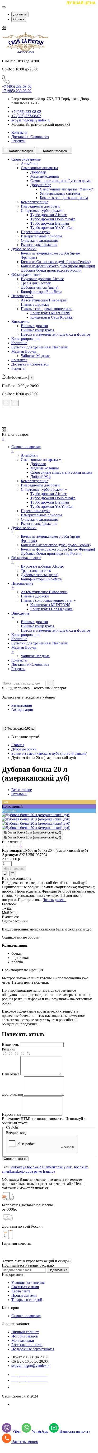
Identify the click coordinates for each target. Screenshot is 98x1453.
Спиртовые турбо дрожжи (42, 210)
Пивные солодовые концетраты (46, 309)
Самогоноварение (26, 1316)
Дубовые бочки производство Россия (51, 270)
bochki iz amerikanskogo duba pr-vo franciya (45, 1169)
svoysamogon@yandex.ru (31, 120)
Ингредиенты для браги (40, 206)
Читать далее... (54, 900)
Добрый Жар (40, 185)
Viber (17, 1431)
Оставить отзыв (15, 1159)
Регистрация (21, 705)
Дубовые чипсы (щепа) (39, 287)
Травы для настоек (36, 283)
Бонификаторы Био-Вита (41, 292)
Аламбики (29, 164)
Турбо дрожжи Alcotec (48, 215)
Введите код (16, 1133)
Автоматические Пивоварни (44, 300)
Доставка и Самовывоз (30, 137)
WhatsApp (40, 1431)
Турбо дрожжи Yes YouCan (52, 228)
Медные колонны (44, 176)
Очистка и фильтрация (39, 240)
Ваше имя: (10, 1044)
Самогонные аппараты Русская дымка (61, 181)
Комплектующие (34, 202)
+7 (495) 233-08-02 (17, 86)
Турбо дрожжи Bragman (49, 223)
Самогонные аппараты (39, 168)
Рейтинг (8, 1049)
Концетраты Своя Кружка (51, 317)
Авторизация (22, 710)
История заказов (24, 1336)
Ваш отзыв (10, 1074)
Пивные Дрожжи (35, 304)
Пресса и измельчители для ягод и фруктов (56, 334)
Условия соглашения (28, 1283)
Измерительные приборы (41, 236)
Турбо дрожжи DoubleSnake (52, 219)
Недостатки (11, 1114)
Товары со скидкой (26, 1300)
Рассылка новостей (26, 1345)
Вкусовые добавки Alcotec (42, 279)
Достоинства (12, 1094)
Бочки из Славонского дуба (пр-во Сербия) (56, 262)
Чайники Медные (35, 356)
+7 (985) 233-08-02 (17, 91)
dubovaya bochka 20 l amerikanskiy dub (41, 1167)
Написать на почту (75, 1431)
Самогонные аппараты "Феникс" (67, 189)
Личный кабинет (25, 1332)
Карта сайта (21, 1291)
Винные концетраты (37, 330)
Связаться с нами (25, 1287)
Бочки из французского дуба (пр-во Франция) (58, 266)
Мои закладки (22, 1340)
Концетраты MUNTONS (50, 313)
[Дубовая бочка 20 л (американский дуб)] (36, 815)
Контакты (19, 132)
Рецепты (18, 141)
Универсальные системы (60, 193)
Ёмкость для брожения (39, 245)
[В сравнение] (12, 873)
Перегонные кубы (35, 232)
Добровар (38, 172)
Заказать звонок (27, 1387)
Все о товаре (21, 790)
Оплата (18, 19)
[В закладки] (5, 873)
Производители (24, 1295)
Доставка (20, 14)
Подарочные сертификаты (32, 1349)
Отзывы (19, 794)
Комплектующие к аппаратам (64, 198)
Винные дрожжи (34, 326)
